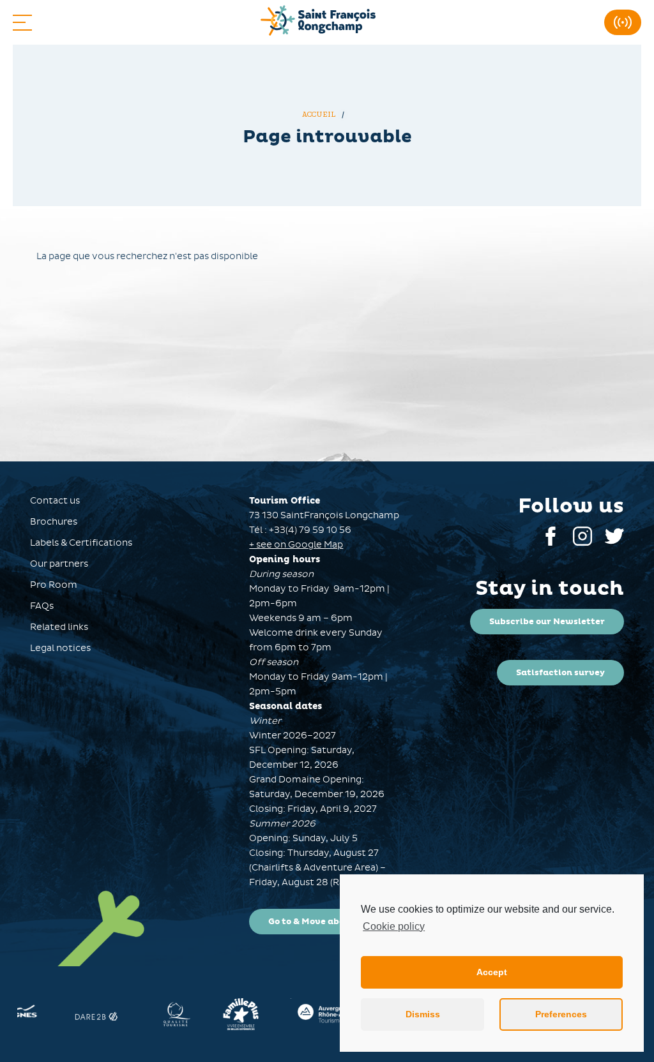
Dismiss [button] (423, 1014)
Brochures (53, 521)
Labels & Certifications (81, 542)
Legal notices (60, 648)
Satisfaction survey (560, 673)
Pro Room (53, 585)
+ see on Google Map (296, 544)
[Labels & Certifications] (176, 1014)
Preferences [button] (561, 1014)
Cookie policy (394, 926)
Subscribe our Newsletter (547, 622)
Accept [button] (491, 972)
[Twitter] (614, 542)
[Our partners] (98, 1014)
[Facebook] (550, 542)
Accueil (320, 114)
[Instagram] (582, 542)
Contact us (55, 500)
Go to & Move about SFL (320, 921)
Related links (59, 627)
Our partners (59, 563)
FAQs (42, 606)
